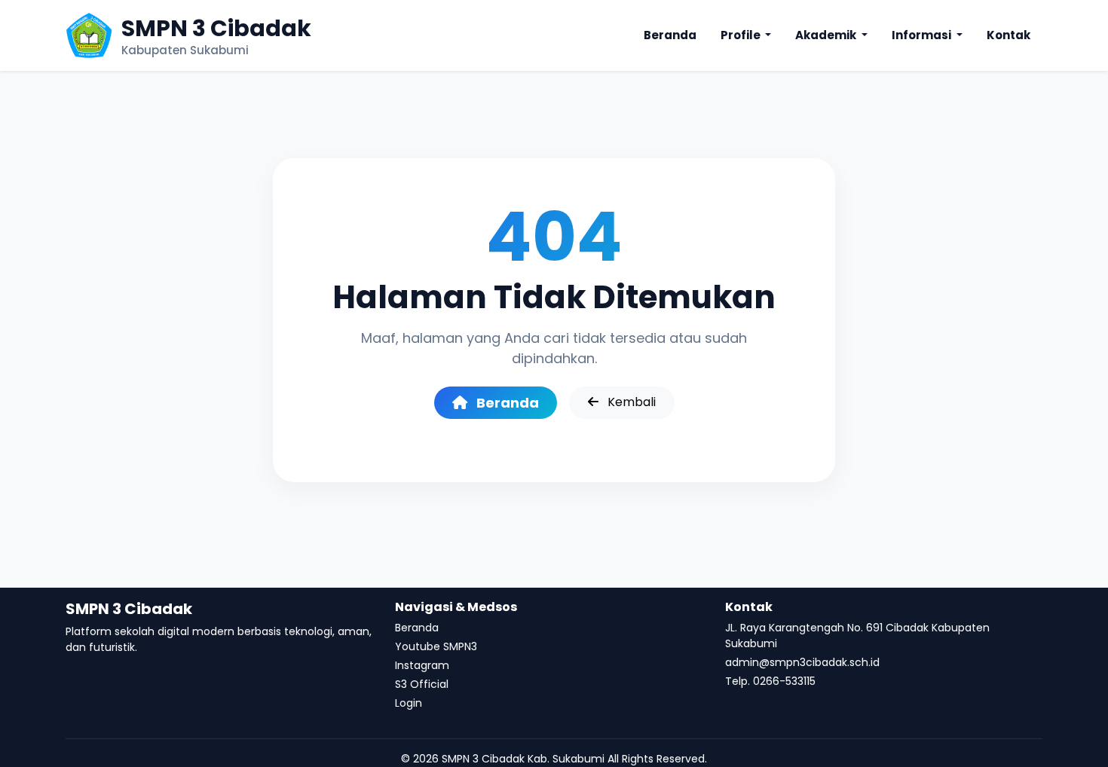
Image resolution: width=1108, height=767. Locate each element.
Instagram (422, 665)
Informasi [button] (922, 35)
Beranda (670, 35)
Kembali (630, 402)
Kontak (1008, 35)
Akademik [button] (827, 35)
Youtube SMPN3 (436, 646)
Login (408, 702)
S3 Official (421, 684)
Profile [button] (742, 35)
